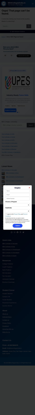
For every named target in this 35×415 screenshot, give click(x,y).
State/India (8, 208)
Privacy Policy (17, 214)
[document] (17, 207)
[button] (29, 187)
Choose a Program (11, 201)
